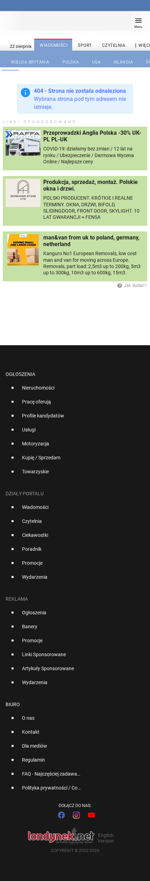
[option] (72, 391)
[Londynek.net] (71, 23)
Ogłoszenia (20, 374)
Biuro (13, 704)
